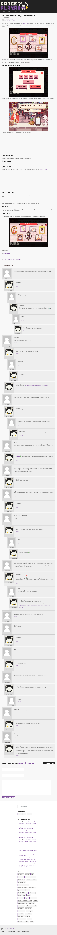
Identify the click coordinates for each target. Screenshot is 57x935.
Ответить (15, 273)
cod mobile (20, 877)
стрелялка (27, 916)
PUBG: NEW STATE (22, 892)
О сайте (20, 11)
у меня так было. (43, 169)
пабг (35, 905)
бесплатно (20, 898)
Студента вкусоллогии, (24, 195)
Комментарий (5, 778)
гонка (19, 900)
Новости (9, 11)
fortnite (28, 879)
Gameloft (34, 879)
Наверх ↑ (54, 932)
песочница (20, 908)
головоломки (33, 898)
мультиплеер (21, 905)
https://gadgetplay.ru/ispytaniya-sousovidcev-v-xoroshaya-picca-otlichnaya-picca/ (34, 605)
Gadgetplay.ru (10, 928)
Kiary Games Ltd (31, 887)
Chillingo (27, 874)
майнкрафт (31, 903)
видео (26, 898)
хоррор (26, 921)
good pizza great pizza (10, 259)
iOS (12, 20)
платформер (28, 908)
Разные (14, 20)
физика (29, 918)
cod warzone (28, 877)
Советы (15, 11)
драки (30, 900)
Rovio (19, 895)
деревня (25, 900)
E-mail (3, 772)
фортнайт (20, 921)
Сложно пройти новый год (26, 763)
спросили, (25, 23)
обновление (29, 905)
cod (32, 874)
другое (35, 900)
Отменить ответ (49, 763)
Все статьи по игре (8, 254)
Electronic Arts (21, 879)
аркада (29, 895)
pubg (28, 890)
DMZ (34, 877)
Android (8, 20)
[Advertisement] (28, 143)
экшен (31, 921)
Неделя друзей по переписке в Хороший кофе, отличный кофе (27, 823)
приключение (21, 911)
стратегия (20, 916)
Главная (4, 11)
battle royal (20, 874)
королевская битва (22, 903)
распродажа (29, 911)
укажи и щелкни (22, 918)
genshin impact (21, 882)
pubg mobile (32, 892)
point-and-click (21, 890)
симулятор (18, 259)
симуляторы (28, 913)
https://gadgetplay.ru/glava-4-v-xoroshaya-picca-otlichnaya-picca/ (37, 385)
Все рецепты (6, 253)
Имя (3, 766)
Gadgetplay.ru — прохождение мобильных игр (15, 6)
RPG (24, 895)
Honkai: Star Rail (22, 887)
